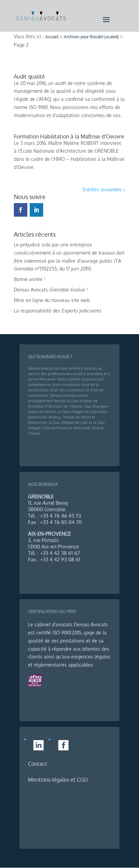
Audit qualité (29, 76)
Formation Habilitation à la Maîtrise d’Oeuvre (69, 136)
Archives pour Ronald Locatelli (91, 36)
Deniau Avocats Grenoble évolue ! (51, 289)
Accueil (51, 36)
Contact (37, 763)
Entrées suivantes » (104, 189)
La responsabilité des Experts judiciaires (58, 310)
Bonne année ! (29, 279)
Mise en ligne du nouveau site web (52, 300)
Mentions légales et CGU (58, 779)
